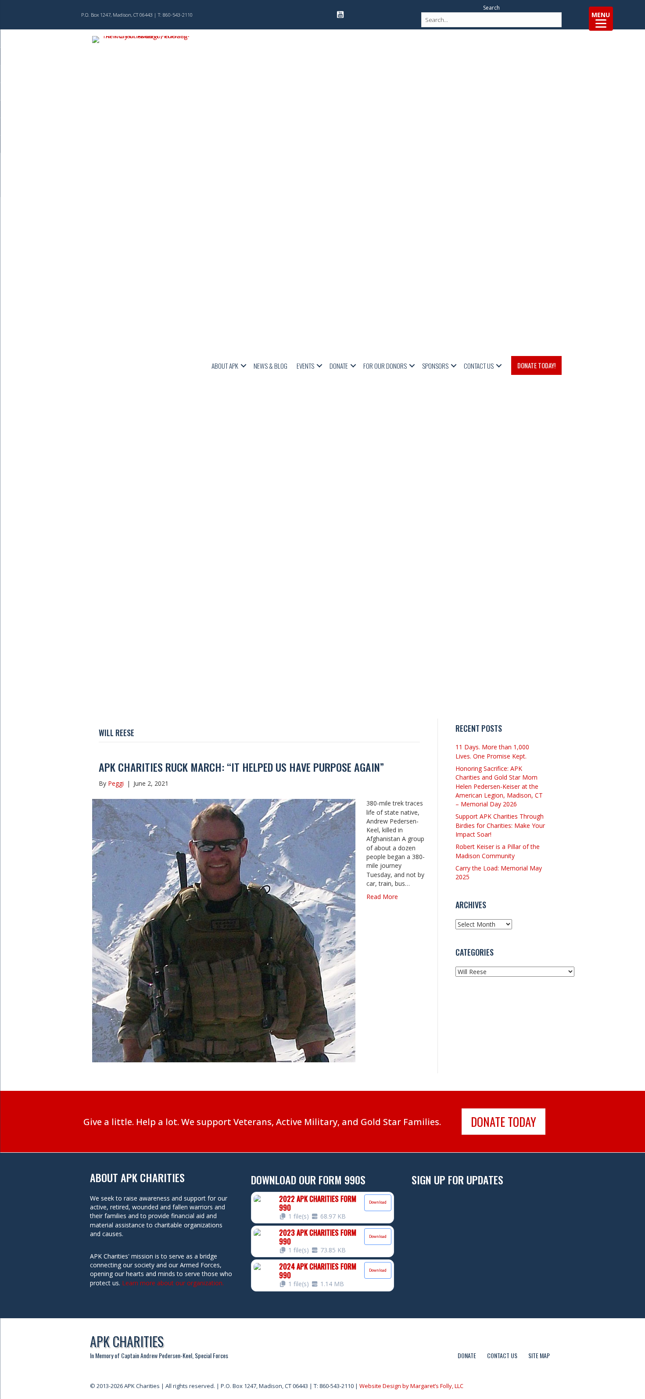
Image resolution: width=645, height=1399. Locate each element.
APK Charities (127, 1341)
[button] (243, 365)
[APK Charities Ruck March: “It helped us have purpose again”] (223, 930)
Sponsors (435, 365)
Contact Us (479, 365)
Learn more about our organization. (173, 1283)
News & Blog (270, 365)
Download (378, 1202)
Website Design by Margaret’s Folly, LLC (411, 1386)
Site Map (539, 1355)
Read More (382, 896)
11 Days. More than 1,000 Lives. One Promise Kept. (492, 751)
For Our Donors (385, 365)
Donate (339, 365)
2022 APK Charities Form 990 (317, 1203)
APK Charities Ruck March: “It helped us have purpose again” (241, 767)
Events (305, 365)
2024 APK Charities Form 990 (317, 1270)
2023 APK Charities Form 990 (317, 1237)
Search (491, 7)
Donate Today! (536, 365)
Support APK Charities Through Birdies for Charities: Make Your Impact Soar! (500, 825)
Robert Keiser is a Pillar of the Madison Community (497, 851)
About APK (224, 365)
